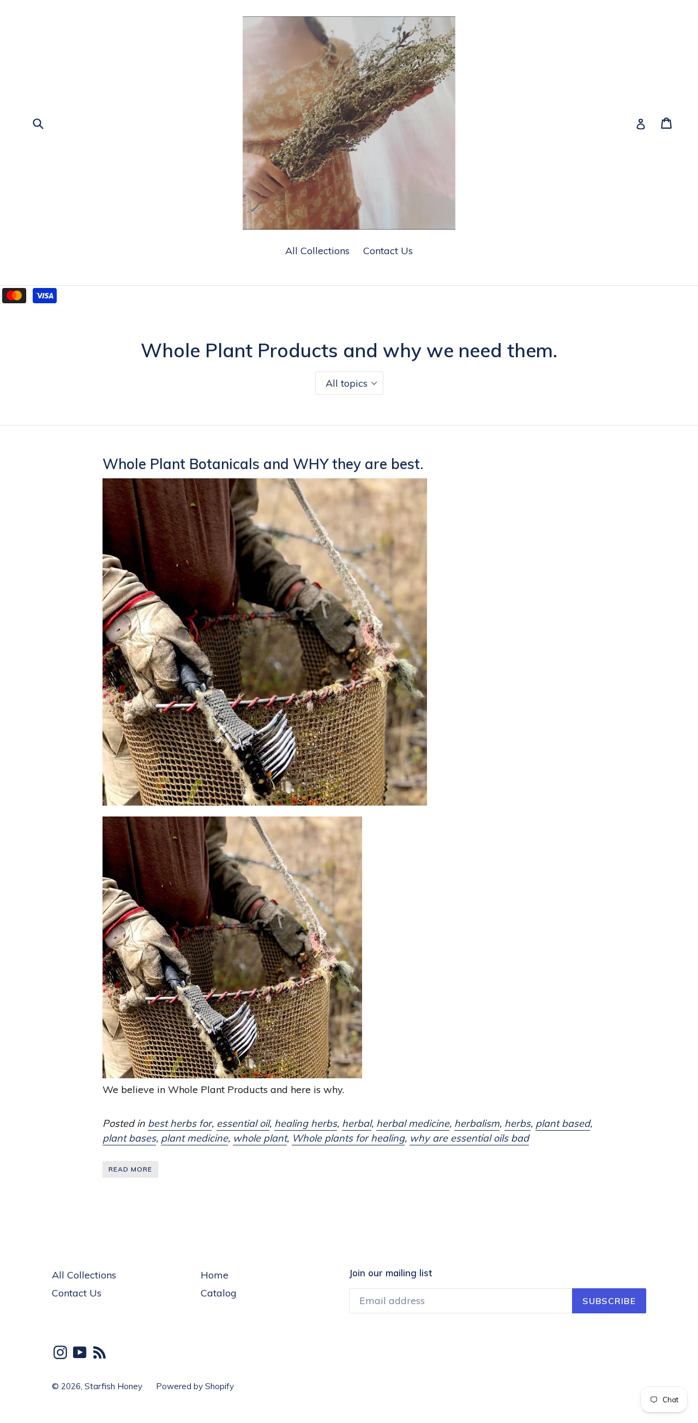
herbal (356, 1123)
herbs (517, 1123)
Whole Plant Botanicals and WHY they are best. (263, 463)
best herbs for (180, 1123)
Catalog (219, 1293)
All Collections (317, 250)
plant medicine (194, 1138)
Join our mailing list (390, 1273)
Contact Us (388, 250)
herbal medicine (412, 1123)
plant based (562, 1123)
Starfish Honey (113, 1386)
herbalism (477, 1123)
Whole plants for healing (348, 1138)
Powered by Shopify (195, 1386)
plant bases (129, 1138)
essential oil (242, 1123)
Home (214, 1275)
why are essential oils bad (469, 1138)
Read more (130, 1169)
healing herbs (305, 1123)
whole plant (260, 1138)
